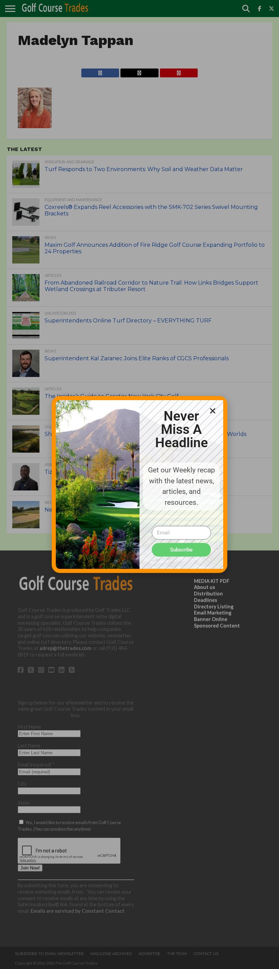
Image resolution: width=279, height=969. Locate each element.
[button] (212, 410)
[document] (139, 484)
